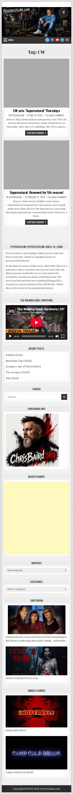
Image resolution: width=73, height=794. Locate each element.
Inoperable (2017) (16, 730)
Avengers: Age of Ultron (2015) (23, 366)
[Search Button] (67, 40)
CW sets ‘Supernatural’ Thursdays (36, 111)
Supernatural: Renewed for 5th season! (36, 192)
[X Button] (47, 40)
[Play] (10, 336)
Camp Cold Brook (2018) (19, 772)
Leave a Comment (56, 115)
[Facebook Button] (52, 40)
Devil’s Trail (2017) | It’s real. (22, 678)
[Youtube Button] (57, 40)
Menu (10, 40)
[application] (36, 322)
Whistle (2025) (14, 355)
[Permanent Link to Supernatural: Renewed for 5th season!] (36, 164)
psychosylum (17, 115)
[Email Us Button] (62, 40)
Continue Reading (37, 133)
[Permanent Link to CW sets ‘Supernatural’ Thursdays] (36, 83)
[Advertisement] (36, 517)
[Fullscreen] (62, 336)
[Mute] (57, 336)
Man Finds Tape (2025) (19, 361)
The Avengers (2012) (17, 372)
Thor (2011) (12, 378)
